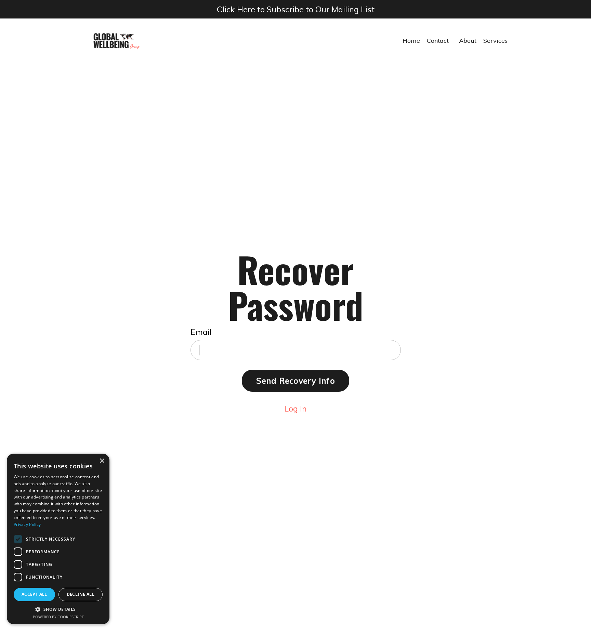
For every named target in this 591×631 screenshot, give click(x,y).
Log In (295, 408)
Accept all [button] (34, 594)
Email (201, 332)
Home (411, 41)
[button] (58, 609)
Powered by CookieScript (58, 616)
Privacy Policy (27, 524)
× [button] (101, 461)
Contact (438, 41)
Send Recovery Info (295, 381)
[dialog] (58, 539)
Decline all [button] (80, 594)
